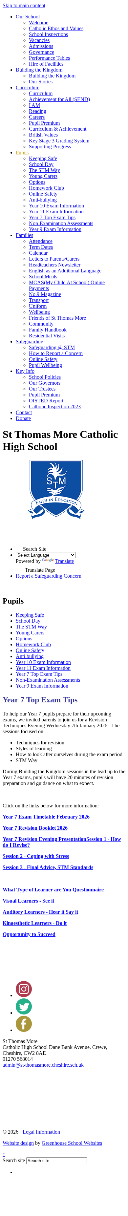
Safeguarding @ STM (52, 347)
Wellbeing (39, 312)
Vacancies (39, 40)
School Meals (43, 276)
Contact (24, 412)
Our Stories (41, 81)
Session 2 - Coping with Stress (36, 856)
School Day (41, 164)
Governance (41, 52)
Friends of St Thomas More (57, 318)
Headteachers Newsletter (54, 264)
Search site (14, 1160)
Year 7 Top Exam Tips (52, 217)
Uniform (38, 306)
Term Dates (41, 247)
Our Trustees (42, 389)
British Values (43, 135)
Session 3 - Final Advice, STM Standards (48, 867)
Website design (18, 1143)
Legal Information (41, 1132)
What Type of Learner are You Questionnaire (53, 889)
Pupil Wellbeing (45, 365)
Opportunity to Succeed (29, 934)
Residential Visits (47, 335)
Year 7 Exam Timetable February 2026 (46, 817)
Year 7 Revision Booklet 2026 (35, 828)
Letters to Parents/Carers (54, 259)
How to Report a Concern (56, 353)
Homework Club (46, 188)
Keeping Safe (43, 158)
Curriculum (27, 87)
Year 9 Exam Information (55, 229)
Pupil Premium (44, 123)
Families (24, 235)
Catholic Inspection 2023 (55, 406)
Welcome (38, 22)
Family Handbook (48, 329)
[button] (19, 547)
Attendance (41, 241)
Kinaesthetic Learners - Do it (35, 923)
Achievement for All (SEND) (59, 99)
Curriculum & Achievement (57, 129)
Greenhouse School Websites (72, 1143)
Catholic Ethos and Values (56, 28)
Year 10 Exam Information (56, 205)
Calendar (38, 253)
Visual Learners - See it (28, 901)
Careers (37, 117)
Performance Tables (49, 58)
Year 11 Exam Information (56, 211)
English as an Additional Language (65, 270)
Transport (39, 300)
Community (41, 324)
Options (37, 182)
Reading (37, 111)
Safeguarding (29, 341)
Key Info (25, 371)
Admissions (41, 46)
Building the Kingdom (39, 70)
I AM (34, 105)
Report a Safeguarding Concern (48, 576)
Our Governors (44, 383)
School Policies (45, 377)
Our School (28, 16)
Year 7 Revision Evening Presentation (44, 839)
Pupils (22, 152)
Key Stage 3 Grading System (59, 140)
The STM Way (44, 170)
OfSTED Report (46, 400)
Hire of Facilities (46, 64)
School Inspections (48, 34)
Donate (23, 418)
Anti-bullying (43, 200)
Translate (64, 561)
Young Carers (43, 176)
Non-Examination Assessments (61, 223)
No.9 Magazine (45, 294)
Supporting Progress (50, 146)
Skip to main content (24, 5)
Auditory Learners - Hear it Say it (40, 912)
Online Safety (43, 194)
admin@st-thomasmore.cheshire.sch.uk (43, 1065)
